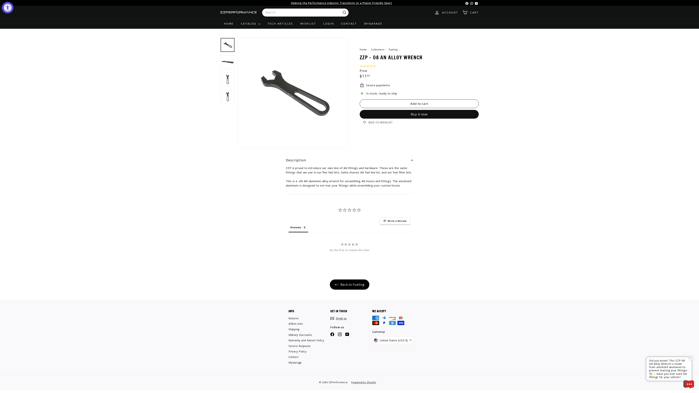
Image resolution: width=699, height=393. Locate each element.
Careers (294, 357)
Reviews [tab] (295, 227)
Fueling (393, 49)
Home (229, 23)
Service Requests (300, 346)
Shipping (294, 329)
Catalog (249, 23)
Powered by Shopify (363, 382)
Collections (378, 49)
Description (296, 160)
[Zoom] (292, 92)
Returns (294, 318)
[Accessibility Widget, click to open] (7, 7)
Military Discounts (300, 335)
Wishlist (308, 23)
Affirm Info (296, 323)
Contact (349, 23)
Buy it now (419, 114)
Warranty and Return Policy (306, 340)
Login (328, 23)
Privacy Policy (298, 351)
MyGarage (373, 23)
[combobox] (305, 13)
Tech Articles (280, 23)
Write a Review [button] (397, 221)
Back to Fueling (352, 284)
